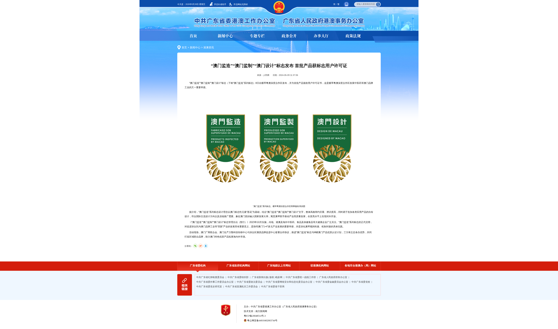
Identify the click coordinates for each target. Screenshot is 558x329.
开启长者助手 (220, 4)
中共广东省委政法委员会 (249, 282)
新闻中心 (225, 36)
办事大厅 (321, 36)
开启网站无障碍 (241, 4)
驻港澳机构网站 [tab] (320, 265)
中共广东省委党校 (361, 282)
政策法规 (353, 36)
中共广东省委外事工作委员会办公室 (215, 282)
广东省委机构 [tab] (198, 265)
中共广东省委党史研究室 (209, 286)
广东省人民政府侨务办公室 (333, 277)
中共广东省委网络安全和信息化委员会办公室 (289, 282)
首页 (193, 36)
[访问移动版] (345, 1)
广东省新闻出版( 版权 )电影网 (267, 277)
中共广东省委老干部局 (272, 286)
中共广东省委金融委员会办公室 (332, 282)
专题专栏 (257, 36)
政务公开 (289, 36)
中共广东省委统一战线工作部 (301, 277)
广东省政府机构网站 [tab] (238, 265)
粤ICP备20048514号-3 (255, 316)
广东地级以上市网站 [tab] (279, 265)
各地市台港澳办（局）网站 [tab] (360, 265)
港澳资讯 (208, 47)
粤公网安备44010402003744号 (262, 320)
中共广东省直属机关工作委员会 (241, 286)
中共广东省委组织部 (238, 277)
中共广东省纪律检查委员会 (210, 277)
